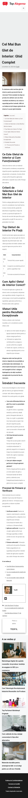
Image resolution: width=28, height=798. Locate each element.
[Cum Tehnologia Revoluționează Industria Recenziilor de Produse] (14, 679)
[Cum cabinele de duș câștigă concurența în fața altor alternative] (14, 723)
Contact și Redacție (14, 787)
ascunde (12, 115)
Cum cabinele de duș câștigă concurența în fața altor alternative (12, 737)
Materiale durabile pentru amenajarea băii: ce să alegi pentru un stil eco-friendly (12, 766)
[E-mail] (5, 599)
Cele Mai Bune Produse (12, 605)
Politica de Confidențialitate (14, 780)
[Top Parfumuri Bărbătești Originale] (14, 701)
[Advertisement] (14, 27)
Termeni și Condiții (14, 784)
